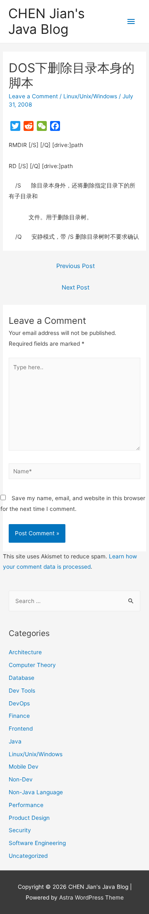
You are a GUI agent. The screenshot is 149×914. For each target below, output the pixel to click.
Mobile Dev (23, 766)
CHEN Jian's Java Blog (46, 21)
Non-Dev (21, 779)
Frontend (21, 728)
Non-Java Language (36, 792)
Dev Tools (22, 690)
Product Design (29, 817)
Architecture (25, 652)
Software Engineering (37, 843)
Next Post (75, 287)
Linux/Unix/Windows (90, 96)
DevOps (19, 703)
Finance (19, 715)
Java (15, 741)
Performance (26, 805)
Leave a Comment (33, 96)
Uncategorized (28, 855)
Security (20, 830)
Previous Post (75, 266)
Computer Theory (32, 665)
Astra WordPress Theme (91, 897)
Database (21, 677)
